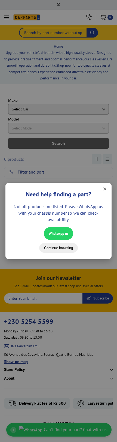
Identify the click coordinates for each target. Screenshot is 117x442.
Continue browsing (58, 248)
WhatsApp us (59, 233)
